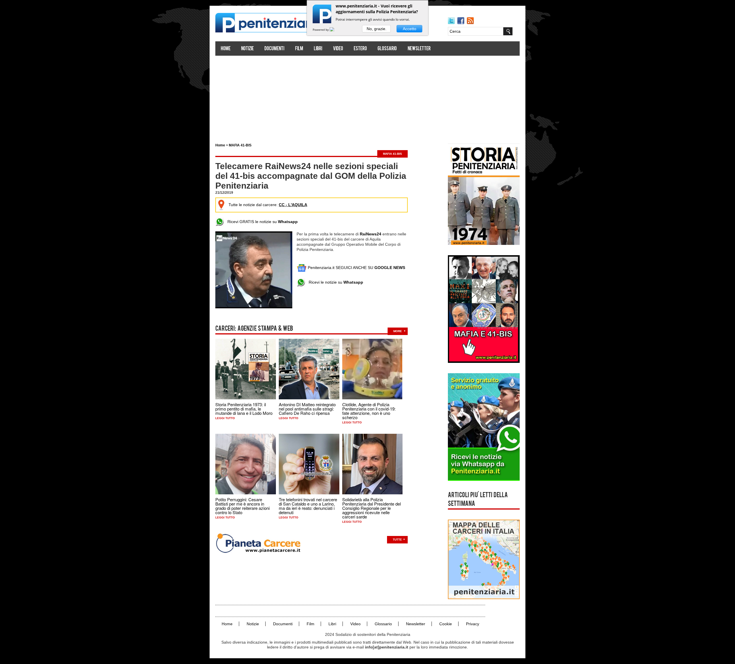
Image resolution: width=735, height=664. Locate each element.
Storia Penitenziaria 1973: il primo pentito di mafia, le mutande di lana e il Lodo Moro (243, 408)
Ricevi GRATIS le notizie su (261, 221)
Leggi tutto (225, 418)
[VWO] (335, 30)
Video (338, 49)
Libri (318, 49)
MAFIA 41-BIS (240, 145)
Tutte (397, 539)
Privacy (472, 624)
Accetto (409, 28)
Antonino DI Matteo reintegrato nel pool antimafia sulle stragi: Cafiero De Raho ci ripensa (307, 408)
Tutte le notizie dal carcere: (268, 204)
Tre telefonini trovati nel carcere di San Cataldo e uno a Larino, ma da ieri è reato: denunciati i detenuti (308, 505)
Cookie (445, 624)
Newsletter (419, 49)
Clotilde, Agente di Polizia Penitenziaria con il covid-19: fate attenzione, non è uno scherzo (369, 410)
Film (299, 49)
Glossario (387, 49)
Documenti (274, 49)
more (397, 331)
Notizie (247, 49)
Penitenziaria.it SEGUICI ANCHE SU (356, 267)
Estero (360, 49)
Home (226, 49)
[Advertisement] (367, 97)
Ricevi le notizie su (334, 282)
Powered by (321, 30)
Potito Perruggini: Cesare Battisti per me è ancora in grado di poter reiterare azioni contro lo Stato (242, 505)
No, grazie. (376, 28)
